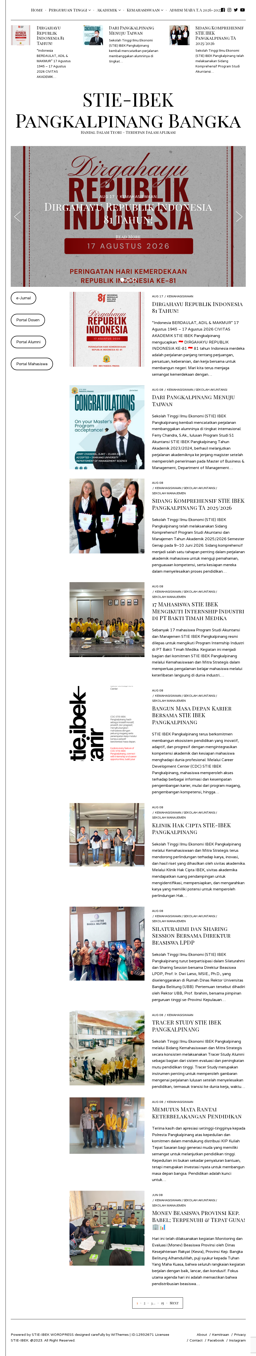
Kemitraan (220, 1334)
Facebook (216, 1340)
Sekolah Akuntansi (211, 389)
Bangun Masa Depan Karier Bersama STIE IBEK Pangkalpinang (192, 715)
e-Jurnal (23, 298)
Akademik (107, 9)
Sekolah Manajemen (169, 493)
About (202, 1334)
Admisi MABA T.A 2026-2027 (195, 9)
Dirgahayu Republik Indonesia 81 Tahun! (50, 35)
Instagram (237, 1340)
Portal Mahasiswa (32, 363)
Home (37, 9)
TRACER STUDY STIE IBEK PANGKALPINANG (186, 1025)
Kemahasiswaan (143, 9)
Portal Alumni (28, 341)
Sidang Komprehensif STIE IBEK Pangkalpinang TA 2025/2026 (220, 35)
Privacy (240, 1334)
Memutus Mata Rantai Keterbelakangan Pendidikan (197, 1112)
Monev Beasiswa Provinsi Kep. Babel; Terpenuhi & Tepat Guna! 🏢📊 (198, 1219)
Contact (196, 1340)
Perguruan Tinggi (68, 9)
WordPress (62, 1334)
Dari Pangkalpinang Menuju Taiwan (131, 30)
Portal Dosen (28, 320)
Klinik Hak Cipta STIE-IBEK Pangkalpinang (191, 828)
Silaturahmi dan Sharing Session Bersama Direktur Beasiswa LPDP (191, 935)
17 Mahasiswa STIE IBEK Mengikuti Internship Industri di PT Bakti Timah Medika (198, 611)
